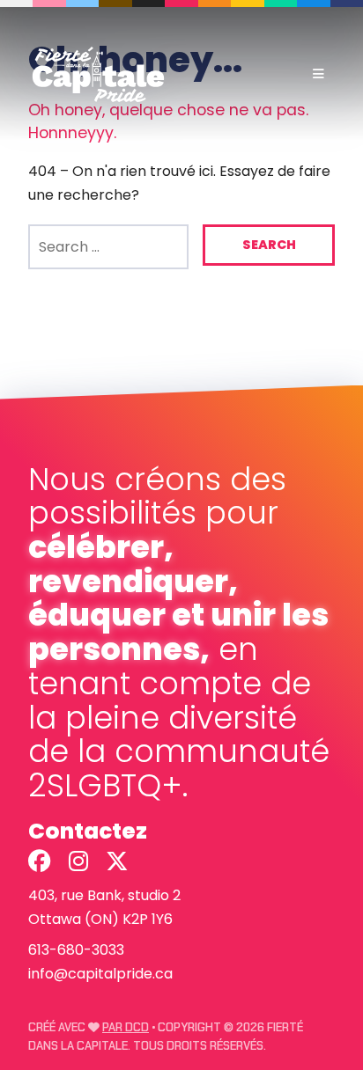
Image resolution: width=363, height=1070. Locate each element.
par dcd (125, 1027)
